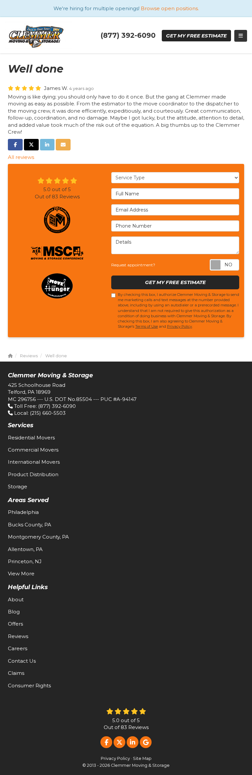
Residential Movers (31, 437)
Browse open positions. (170, 8)
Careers (17, 648)
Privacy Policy (179, 326)
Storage (17, 486)
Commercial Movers (33, 450)
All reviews (21, 157)
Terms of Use (146, 326)
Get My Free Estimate (175, 282)
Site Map (142, 758)
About (16, 599)
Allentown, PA (25, 549)
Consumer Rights (29, 685)
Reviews (18, 636)
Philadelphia (23, 512)
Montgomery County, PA (38, 537)
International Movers (34, 462)
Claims (16, 673)
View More (21, 573)
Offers (15, 624)
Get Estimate (196, 36)
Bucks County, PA (29, 524)
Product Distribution (33, 474)
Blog (14, 612)
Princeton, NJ (25, 561)
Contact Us (22, 661)
